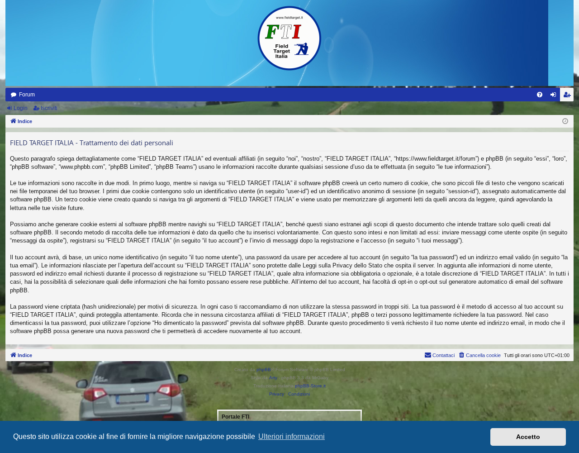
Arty (273, 377)
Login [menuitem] (555, 96)
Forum (27, 94)
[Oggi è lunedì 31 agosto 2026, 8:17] (565, 121)
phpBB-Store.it (310, 385)
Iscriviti (49, 108)
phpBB (263, 369)
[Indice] (289, 38)
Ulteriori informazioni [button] (291, 436)
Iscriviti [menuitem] (569, 96)
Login (21, 108)
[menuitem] (539, 94)
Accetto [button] (528, 436)
